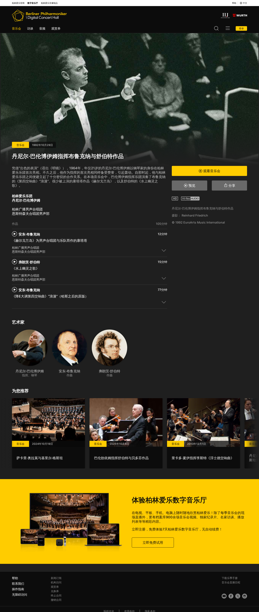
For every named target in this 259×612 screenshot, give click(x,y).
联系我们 (18, 583)
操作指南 (18, 589)
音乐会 (16, 28)
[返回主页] (39, 15)
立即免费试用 (153, 543)
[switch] (163, 250)
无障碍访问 (19, 594)
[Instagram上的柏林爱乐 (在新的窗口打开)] (244, 596)
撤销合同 (56, 599)
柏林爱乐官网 (18, 3)
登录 (241, 28)
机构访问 (56, 582)
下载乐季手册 (230, 578)
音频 (42, 28)
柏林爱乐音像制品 (49, 3)
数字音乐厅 (32, 3)
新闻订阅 (56, 578)
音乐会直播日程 (231, 582)
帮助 (234, 3)
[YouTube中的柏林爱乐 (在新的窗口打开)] (224, 596)
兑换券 (55, 591)
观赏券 (55, 28)
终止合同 (56, 595)
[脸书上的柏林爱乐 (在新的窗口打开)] (230, 596)
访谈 (30, 28)
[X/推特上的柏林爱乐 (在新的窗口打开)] (237, 596)
